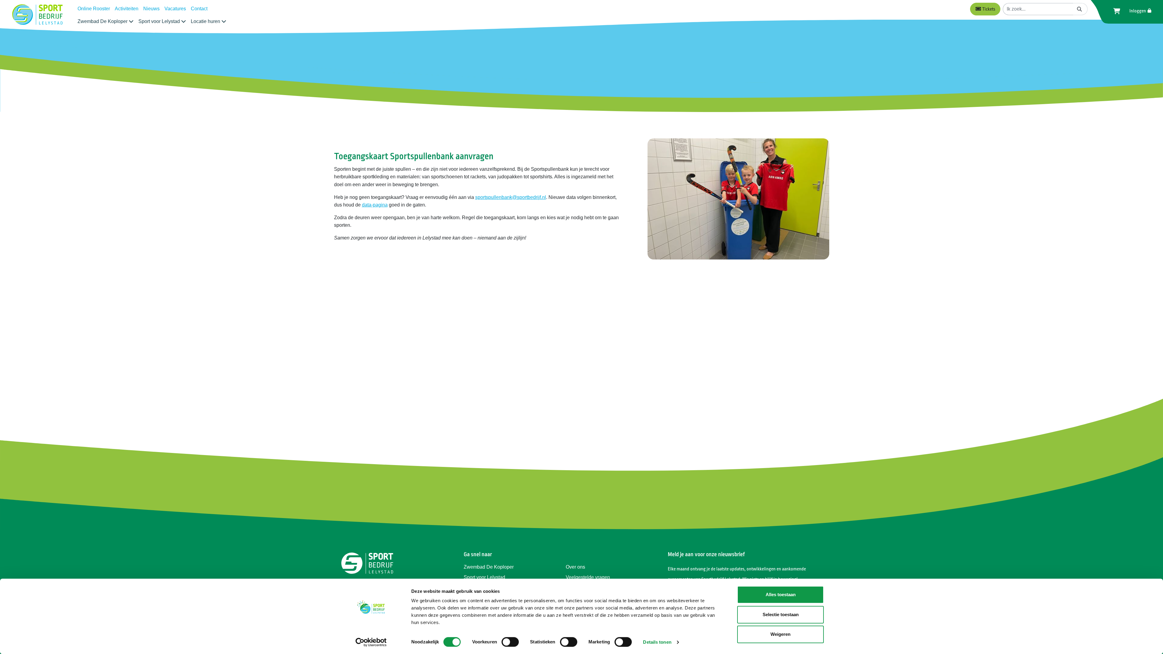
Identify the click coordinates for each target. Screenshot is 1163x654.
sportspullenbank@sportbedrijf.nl (510, 197)
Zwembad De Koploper (489, 567)
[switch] (510, 642)
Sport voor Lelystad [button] (159, 21)
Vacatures (175, 8)
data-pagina (375, 204)
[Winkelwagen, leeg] (1115, 11)
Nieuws (151, 8)
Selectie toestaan (781, 614)
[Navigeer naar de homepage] (37, 15)
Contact (199, 8)
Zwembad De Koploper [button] (103, 21)
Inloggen (1138, 11)
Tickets (988, 9)
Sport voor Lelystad (484, 577)
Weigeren (780, 634)
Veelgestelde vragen (588, 577)
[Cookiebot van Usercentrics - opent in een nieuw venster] (371, 642)
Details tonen (657, 642)
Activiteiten (126, 8)
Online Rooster (94, 8)
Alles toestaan (781, 594)
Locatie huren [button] (206, 21)
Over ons (575, 567)
